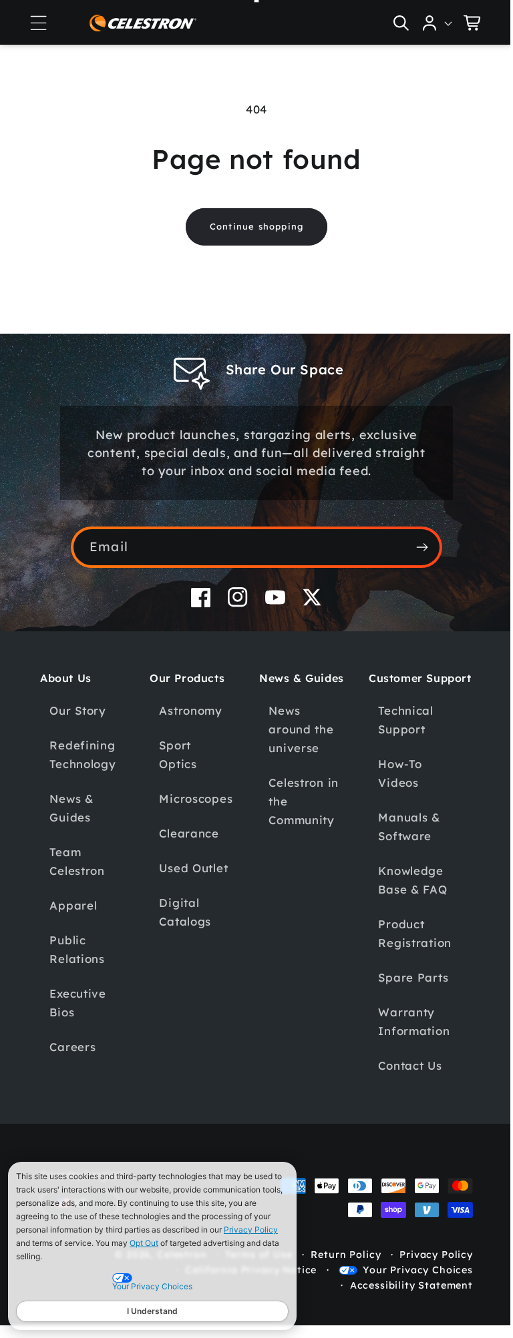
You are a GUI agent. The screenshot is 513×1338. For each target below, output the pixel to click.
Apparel (73, 905)
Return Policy (336, 1269)
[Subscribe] (417, 547)
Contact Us (402, 1079)
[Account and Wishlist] (427, 23)
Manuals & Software (401, 840)
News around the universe (296, 729)
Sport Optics (175, 754)
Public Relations (76, 949)
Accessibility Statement (401, 1299)
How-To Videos (392, 787)
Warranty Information (406, 1035)
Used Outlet (191, 868)
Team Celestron (76, 861)
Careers (72, 1047)
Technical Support (398, 733)
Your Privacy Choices (408, 1284)
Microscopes (193, 798)
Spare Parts (406, 991)
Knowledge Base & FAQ (405, 894)
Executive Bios (77, 1002)
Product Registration (407, 947)
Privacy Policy (251, 1230)
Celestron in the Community (299, 801)
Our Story (77, 710)
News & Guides (71, 807)
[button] (38, 23)
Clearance (186, 833)
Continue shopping (251, 226)
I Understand (152, 1311)
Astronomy (188, 710)
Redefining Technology (82, 754)
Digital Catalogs (183, 912)
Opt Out (144, 1243)
